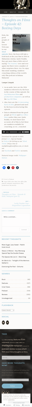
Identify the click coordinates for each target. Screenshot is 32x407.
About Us (13, 12)
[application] (16, 132)
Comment (24, 229)
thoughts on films (21, 352)
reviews (18, 349)
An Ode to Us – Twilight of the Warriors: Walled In (15, 262)
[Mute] (23, 132)
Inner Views (6, 287)
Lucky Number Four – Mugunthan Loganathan (21, 203)
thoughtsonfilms (21, 16)
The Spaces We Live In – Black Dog (14, 257)
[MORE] (27, 12)
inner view (18, 342)
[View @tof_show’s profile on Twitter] (7, 393)
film (23, 339)
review (12, 349)
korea (23, 342)
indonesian (12, 342)
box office (21, 181)
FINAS (14, 115)
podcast (5, 349)
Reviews (21, 12)
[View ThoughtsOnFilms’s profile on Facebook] (3, 393)
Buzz (3, 279)
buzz (3, 339)
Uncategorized (7, 298)
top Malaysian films (11, 94)
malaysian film (26, 346)
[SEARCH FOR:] (16, 358)
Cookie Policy (11, 399)
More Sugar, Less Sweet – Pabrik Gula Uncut (13, 246)
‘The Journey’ (12, 64)
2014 (9, 181)
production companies (13, 97)
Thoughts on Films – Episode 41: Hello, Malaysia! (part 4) (14, 194)
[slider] (26, 131)
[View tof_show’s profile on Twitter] (7, 322)
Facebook (8, 151)
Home (5, 12)
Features (5, 283)
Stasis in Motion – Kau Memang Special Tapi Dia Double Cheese (13, 252)
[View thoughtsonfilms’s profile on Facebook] (3, 322)
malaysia (9, 183)
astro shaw (14, 181)
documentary (8, 340)
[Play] (4, 132)
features (17, 340)
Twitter (17, 151)
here (8, 139)
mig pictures (16, 183)
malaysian (17, 346)
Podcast (11, 179)
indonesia (5, 342)
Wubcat (6, 141)
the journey (13, 185)
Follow (12, 386)
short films (10, 352)
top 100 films (12, 99)
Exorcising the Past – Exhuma (12, 267)
